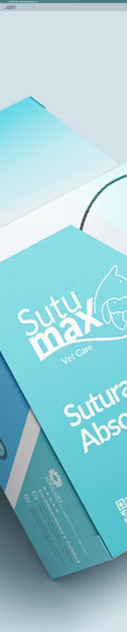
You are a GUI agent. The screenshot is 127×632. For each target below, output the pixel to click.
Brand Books (111, 7)
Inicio (77, 7)
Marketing (101, 7)
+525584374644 (14, 1)
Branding (84, 7)
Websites (92, 7)
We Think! (120, 7)
